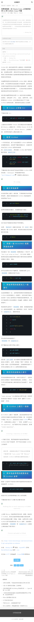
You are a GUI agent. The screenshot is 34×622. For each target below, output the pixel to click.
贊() (17, 560)
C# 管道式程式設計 (8, 600)
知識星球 (17, 2)
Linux (21, 565)
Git (15, 565)
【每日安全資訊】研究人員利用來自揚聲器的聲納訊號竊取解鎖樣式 (25, 573)
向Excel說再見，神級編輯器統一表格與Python (15, 605)
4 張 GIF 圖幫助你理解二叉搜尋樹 (12, 585)
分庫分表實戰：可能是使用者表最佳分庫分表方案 (16, 582)
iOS (18, 565)
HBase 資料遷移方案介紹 (9, 597)
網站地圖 (21, 619)
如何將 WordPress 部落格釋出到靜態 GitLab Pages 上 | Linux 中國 (8, 573)
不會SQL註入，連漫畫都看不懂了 (12, 603)
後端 (13, 5)
